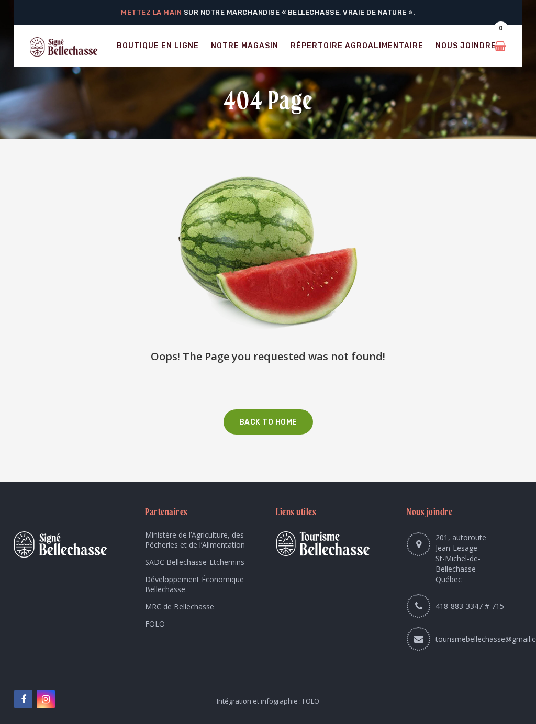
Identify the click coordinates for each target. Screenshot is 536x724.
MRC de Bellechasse (179, 606)
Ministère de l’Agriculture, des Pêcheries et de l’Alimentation (195, 540)
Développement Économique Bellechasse (194, 584)
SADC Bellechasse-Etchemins (194, 562)
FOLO (155, 624)
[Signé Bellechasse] (64, 46)
